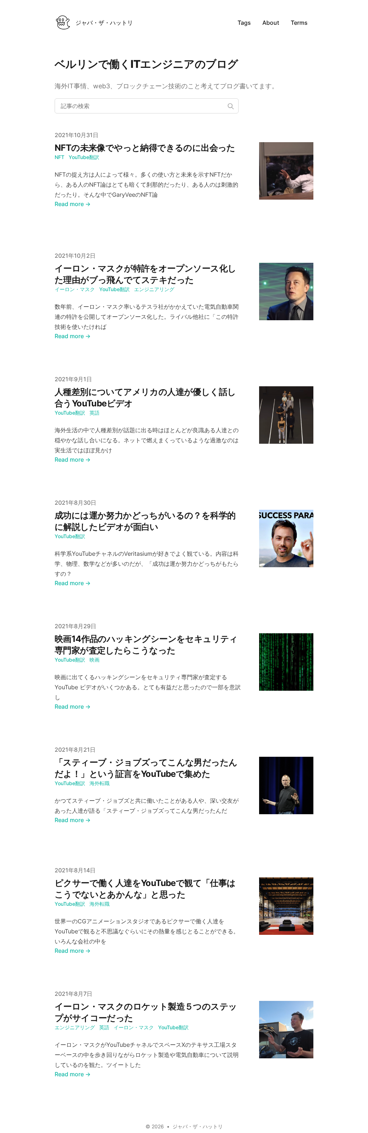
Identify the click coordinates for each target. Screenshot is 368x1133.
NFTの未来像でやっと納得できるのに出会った (145, 148)
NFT (59, 157)
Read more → (73, 204)
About (270, 22)
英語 (94, 413)
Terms (299, 22)
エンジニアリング (154, 289)
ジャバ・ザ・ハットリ (197, 1126)
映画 (94, 660)
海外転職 (99, 783)
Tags (244, 22)
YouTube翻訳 (84, 157)
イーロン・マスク (75, 289)
